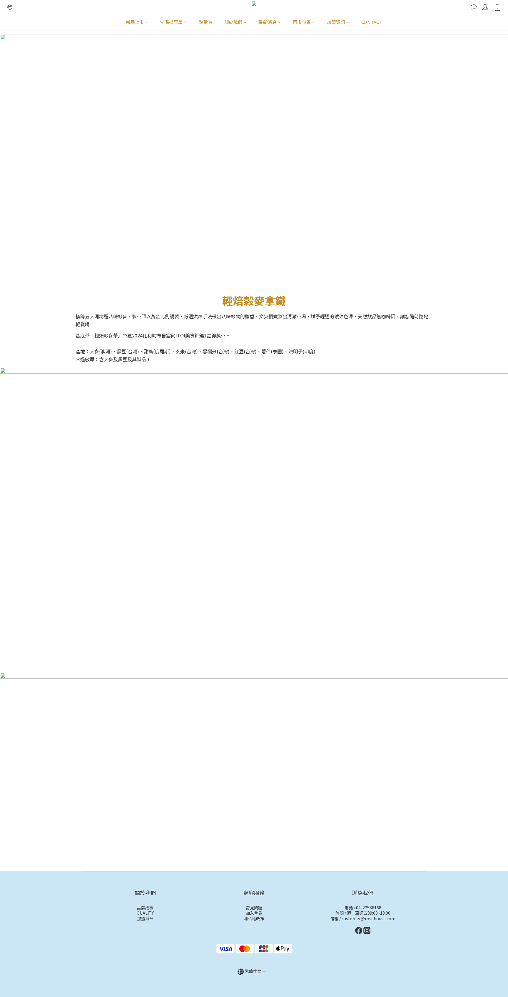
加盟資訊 (336, 22)
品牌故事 (145, 908)
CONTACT (371, 22)
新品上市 (135, 22)
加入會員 (254, 913)
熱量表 (206, 22)
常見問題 (254, 908)
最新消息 (267, 22)
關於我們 (233, 22)
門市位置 (302, 22)
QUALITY (145, 913)
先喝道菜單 (171, 22)
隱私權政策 (254, 918)
